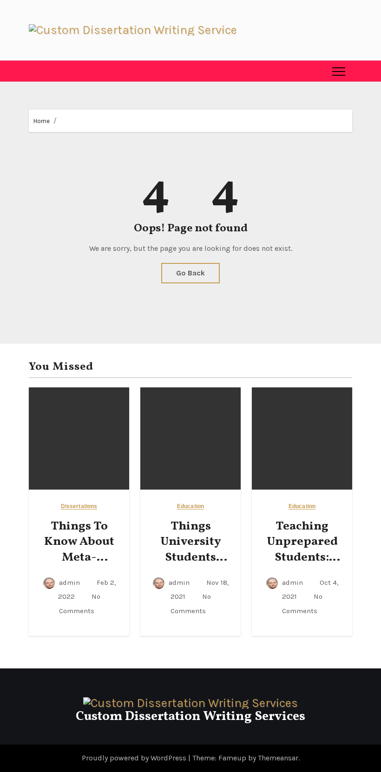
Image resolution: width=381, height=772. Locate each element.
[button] (36, 71)
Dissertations (79, 507)
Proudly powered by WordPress (135, 757)
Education (190, 507)
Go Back (190, 272)
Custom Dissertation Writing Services (190, 716)
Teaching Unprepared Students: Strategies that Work (302, 557)
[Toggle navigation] (339, 71)
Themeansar (278, 757)
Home (41, 121)
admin (69, 582)
